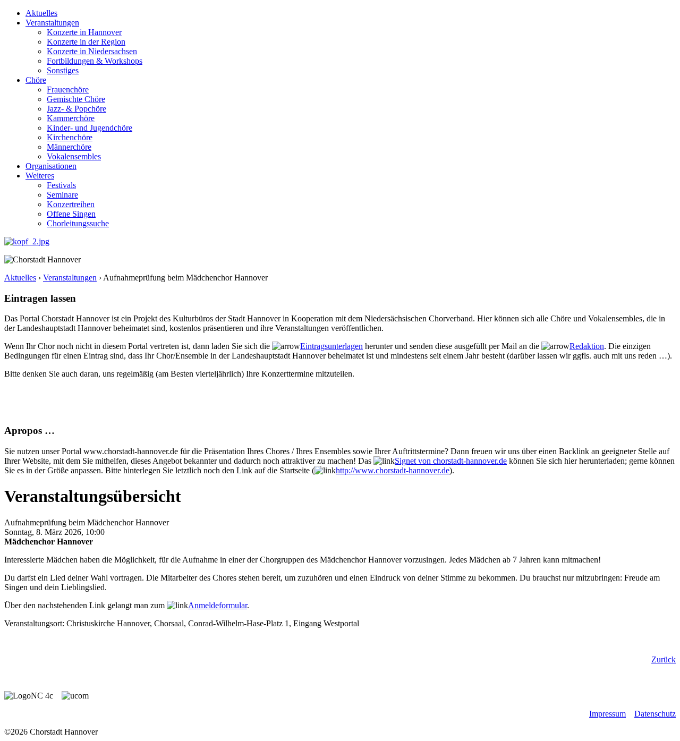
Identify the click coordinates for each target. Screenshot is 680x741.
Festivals (61, 185)
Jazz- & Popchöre (76, 108)
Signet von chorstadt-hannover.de (451, 460)
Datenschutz (655, 713)
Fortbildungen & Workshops (94, 60)
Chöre (36, 79)
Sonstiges (63, 70)
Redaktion (587, 346)
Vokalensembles (74, 156)
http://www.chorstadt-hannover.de (392, 470)
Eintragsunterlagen (331, 346)
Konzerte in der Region (86, 41)
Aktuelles (41, 13)
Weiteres (40, 175)
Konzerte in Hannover (84, 32)
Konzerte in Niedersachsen (92, 51)
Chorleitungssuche (78, 223)
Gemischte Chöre (76, 99)
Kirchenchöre (69, 137)
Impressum (607, 713)
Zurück (663, 659)
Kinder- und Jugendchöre (89, 127)
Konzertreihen (71, 204)
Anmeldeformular (217, 605)
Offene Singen (71, 213)
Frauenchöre (68, 89)
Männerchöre (69, 146)
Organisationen (51, 166)
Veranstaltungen (52, 22)
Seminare (62, 194)
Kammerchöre (71, 118)
